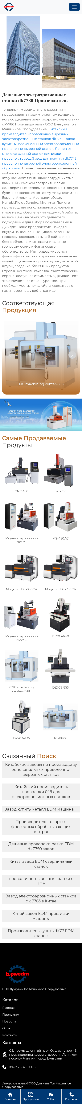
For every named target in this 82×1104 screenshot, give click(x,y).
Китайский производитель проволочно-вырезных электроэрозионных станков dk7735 (35, 134)
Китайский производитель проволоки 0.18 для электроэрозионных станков (41, 791)
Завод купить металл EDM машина (39, 809)
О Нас (51, 1096)
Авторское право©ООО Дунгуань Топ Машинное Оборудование (36, 1085)
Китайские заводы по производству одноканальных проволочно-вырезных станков (41, 769)
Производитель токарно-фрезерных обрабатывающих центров (41, 826)
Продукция (31, 1096)
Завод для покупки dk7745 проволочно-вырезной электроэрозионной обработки (39, 163)
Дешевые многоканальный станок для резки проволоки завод (36, 153)
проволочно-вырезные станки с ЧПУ (41, 881)
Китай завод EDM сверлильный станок (41, 864)
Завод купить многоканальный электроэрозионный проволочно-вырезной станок (40, 144)
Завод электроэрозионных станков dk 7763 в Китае (41, 898)
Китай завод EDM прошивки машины (41, 916)
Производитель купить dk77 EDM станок (41, 933)
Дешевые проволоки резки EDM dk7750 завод (41, 846)
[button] (72, 355)
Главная (10, 1096)
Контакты (71, 1096)
